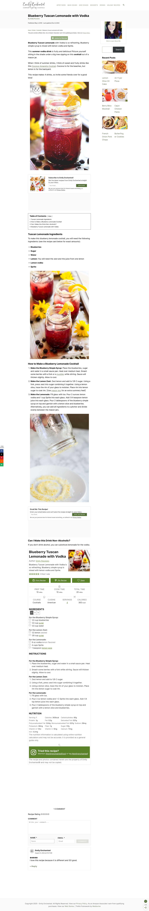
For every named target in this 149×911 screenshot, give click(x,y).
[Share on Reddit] (1, 461)
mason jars (56, 390)
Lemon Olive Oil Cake (105, 81)
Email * (61, 838)
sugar (41, 623)
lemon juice (47, 648)
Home (29, 30)
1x (31, 612)
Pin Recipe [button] (62, 580)
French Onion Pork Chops (107, 136)
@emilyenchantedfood (56, 754)
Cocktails (39, 30)
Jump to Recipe (60, 38)
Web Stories (69, 906)
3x (38, 612)
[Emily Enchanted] (37, 5)
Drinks (33, 30)
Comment (32, 819)
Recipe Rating (34, 814)
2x (35, 612)
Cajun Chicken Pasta (118, 109)
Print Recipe (40, 580)
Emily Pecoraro (35, 18)
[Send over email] (1, 464)
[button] (30, 574)
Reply (34, 866)
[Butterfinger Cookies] (121, 122)
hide (49, 216)
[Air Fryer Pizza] (121, 67)
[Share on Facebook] (1, 451)
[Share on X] (1, 454)
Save (82, 580)
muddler (60, 374)
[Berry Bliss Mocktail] (108, 95)
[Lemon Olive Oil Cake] (108, 67)
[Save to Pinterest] (1, 458)
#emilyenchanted (80, 754)
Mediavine (96, 906)
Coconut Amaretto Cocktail (44, 66)
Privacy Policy (86, 33)
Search (119, 49)
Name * (33, 838)
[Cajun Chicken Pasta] (121, 95)
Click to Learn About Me (113, 41)
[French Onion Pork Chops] (108, 122)
